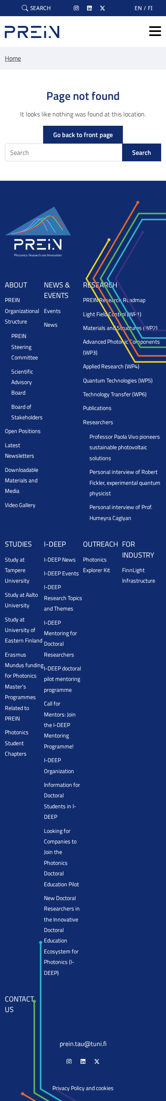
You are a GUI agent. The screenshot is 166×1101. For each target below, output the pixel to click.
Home (13, 58)
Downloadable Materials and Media (21, 480)
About (16, 284)
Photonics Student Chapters (17, 743)
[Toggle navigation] (155, 31)
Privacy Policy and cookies (83, 1088)
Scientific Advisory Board (22, 382)
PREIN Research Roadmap (114, 300)
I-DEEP (55, 544)
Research (100, 284)
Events (52, 311)
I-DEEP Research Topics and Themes (63, 598)
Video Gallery (20, 505)
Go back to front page (83, 134)
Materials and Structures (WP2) (120, 328)
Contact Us (19, 1004)
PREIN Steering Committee (24, 346)
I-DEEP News (60, 560)
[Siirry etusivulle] (32, 31)
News (51, 325)
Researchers (98, 422)
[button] (36, 8)
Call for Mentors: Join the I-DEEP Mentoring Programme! (60, 724)
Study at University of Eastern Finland (23, 630)
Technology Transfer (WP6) (115, 394)
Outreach (100, 544)
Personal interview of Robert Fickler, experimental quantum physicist (124, 482)
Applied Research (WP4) (111, 366)
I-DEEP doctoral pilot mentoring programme (62, 679)
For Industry (138, 549)
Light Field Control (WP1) (112, 314)
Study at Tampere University (17, 570)
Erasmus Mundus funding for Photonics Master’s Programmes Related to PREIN (24, 687)
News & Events (57, 290)
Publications (97, 408)
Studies (18, 544)
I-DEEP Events (61, 573)
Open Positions (23, 431)
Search (141, 152)
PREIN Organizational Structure (22, 310)
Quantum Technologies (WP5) (118, 380)
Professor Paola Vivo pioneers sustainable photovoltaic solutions (124, 447)
